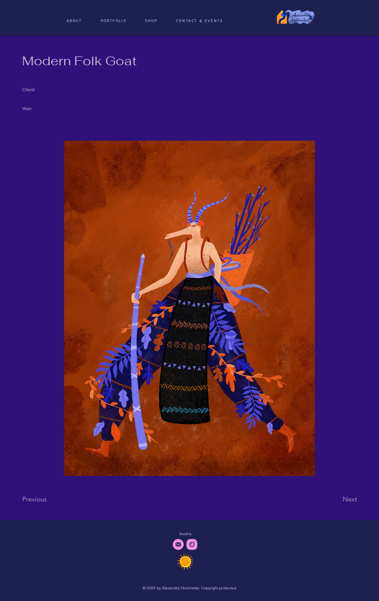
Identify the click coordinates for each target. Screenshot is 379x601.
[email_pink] (178, 544)
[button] (151, 21)
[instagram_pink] (191, 544)
